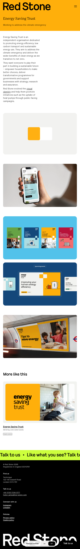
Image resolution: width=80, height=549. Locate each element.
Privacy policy (8, 518)
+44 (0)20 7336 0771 (11, 492)
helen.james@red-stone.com (15, 495)
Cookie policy (8, 520)
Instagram (7, 505)
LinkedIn (6, 508)
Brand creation (8, 434)
